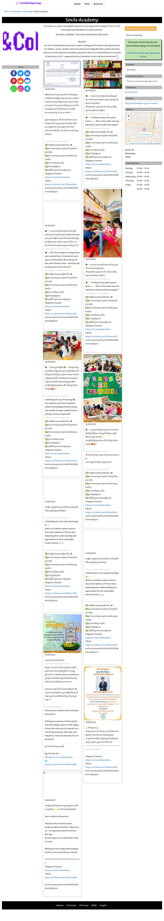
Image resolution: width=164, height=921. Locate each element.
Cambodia (16, 11)
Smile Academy (145, 134)
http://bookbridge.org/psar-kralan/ (141, 103)
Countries (99, 4)
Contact (72, 905)
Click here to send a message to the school (141, 81)
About (60, 905)
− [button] (128, 119)
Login (104, 905)
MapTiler (139, 143)
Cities (87, 4)
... (117, 56)
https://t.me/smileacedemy (57, 177)
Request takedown (135, 35)
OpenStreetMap (148, 143)
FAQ (94, 905)
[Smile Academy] (144, 129)
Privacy (84, 905)
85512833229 (131, 92)
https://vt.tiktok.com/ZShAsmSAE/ (61, 184)
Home (78, 4)
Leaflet (132, 143)
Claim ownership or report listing (141, 28)
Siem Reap (27, 11)
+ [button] (128, 116)
